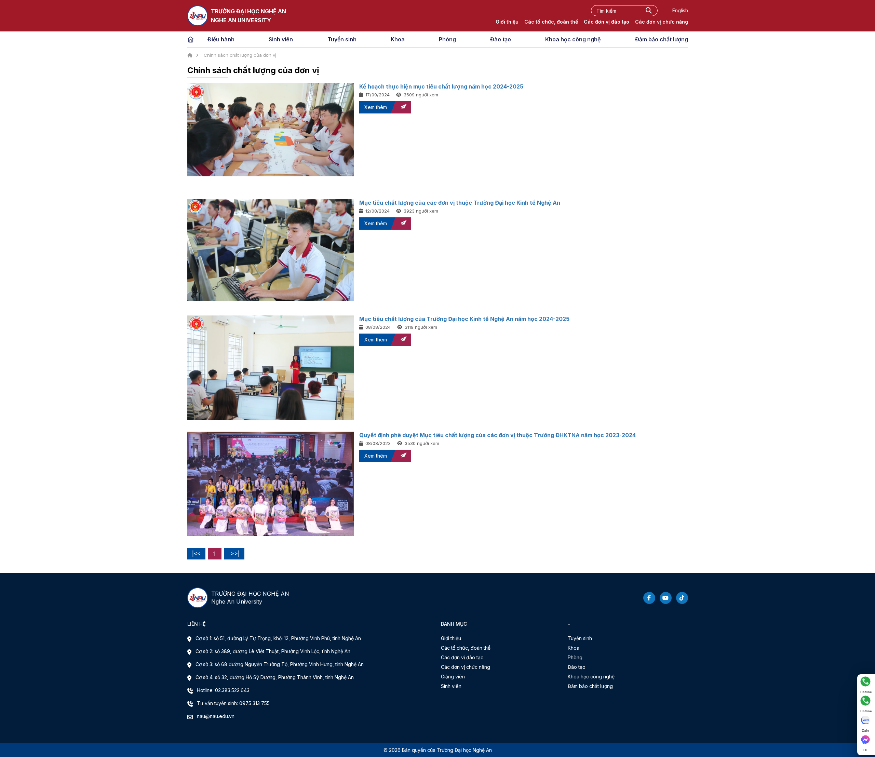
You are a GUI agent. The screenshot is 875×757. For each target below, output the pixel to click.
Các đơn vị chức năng (661, 22)
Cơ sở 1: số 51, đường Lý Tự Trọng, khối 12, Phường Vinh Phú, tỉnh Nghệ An (278, 638)
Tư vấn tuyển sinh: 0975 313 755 (233, 703)
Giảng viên (453, 676)
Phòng (447, 39)
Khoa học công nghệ (573, 39)
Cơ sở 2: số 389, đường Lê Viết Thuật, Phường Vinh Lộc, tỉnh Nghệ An (273, 651)
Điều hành (220, 39)
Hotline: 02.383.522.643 (223, 690)
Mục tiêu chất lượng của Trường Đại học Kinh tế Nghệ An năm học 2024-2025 (464, 318)
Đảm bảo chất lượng (661, 39)
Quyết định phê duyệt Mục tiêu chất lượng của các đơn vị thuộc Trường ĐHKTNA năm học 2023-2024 (497, 435)
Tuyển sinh (341, 39)
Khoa (398, 39)
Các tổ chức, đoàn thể (551, 22)
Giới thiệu (507, 22)
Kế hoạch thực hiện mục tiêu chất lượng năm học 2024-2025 (441, 86)
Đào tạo (500, 39)
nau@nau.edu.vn (215, 716)
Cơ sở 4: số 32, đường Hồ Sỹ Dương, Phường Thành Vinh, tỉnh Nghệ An (275, 677)
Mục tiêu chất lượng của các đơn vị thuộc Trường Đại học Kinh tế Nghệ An (459, 202)
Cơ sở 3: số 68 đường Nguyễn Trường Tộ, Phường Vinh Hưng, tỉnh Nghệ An (280, 664)
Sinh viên (281, 39)
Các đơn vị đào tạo (606, 22)
